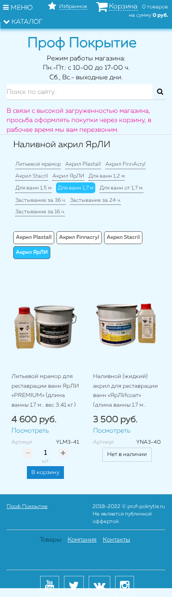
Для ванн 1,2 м (107, 176)
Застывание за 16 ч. (40, 212)
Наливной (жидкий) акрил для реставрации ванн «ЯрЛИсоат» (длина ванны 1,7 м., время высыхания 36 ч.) (125, 395)
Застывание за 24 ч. (95, 200)
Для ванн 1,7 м (75, 188)
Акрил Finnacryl (79, 237)
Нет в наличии (127, 454)
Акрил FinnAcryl (125, 164)
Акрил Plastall (83, 164)
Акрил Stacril (31, 176)
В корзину (45, 472)
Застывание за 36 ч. (40, 200)
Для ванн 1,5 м (33, 188)
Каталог (26, 22)
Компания (82, 540)
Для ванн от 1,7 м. (121, 188)
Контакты (116, 540)
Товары (50, 540)
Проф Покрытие (27, 506)
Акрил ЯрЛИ (68, 176)
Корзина (123, 6)
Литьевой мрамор (38, 164)
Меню (21, 7)
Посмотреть (30, 430)
